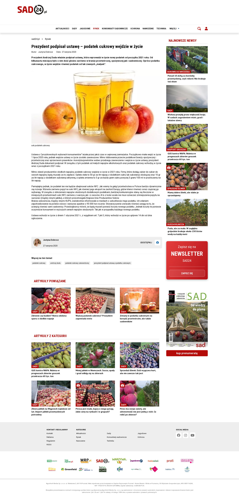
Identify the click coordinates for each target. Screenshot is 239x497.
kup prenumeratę (187, 353)
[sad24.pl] (32, 9)
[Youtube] (192, 435)
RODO (49, 445)
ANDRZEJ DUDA (55, 263)
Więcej (173, 28)
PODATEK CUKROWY (39, 263)
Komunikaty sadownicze (115, 28)
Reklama (50, 437)
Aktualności (62, 28)
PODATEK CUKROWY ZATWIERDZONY (77, 263)
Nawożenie (148, 28)
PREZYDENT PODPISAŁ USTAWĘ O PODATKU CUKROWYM (112, 263)
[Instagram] (185, 435)
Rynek (96, 28)
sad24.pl (35, 39)
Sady (74, 28)
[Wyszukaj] (199, 28)
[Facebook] (157, 242)
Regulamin (51, 441)
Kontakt (50, 433)
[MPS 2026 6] (187, 319)
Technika (161, 28)
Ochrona (135, 28)
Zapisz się (187, 273)
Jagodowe (85, 28)
